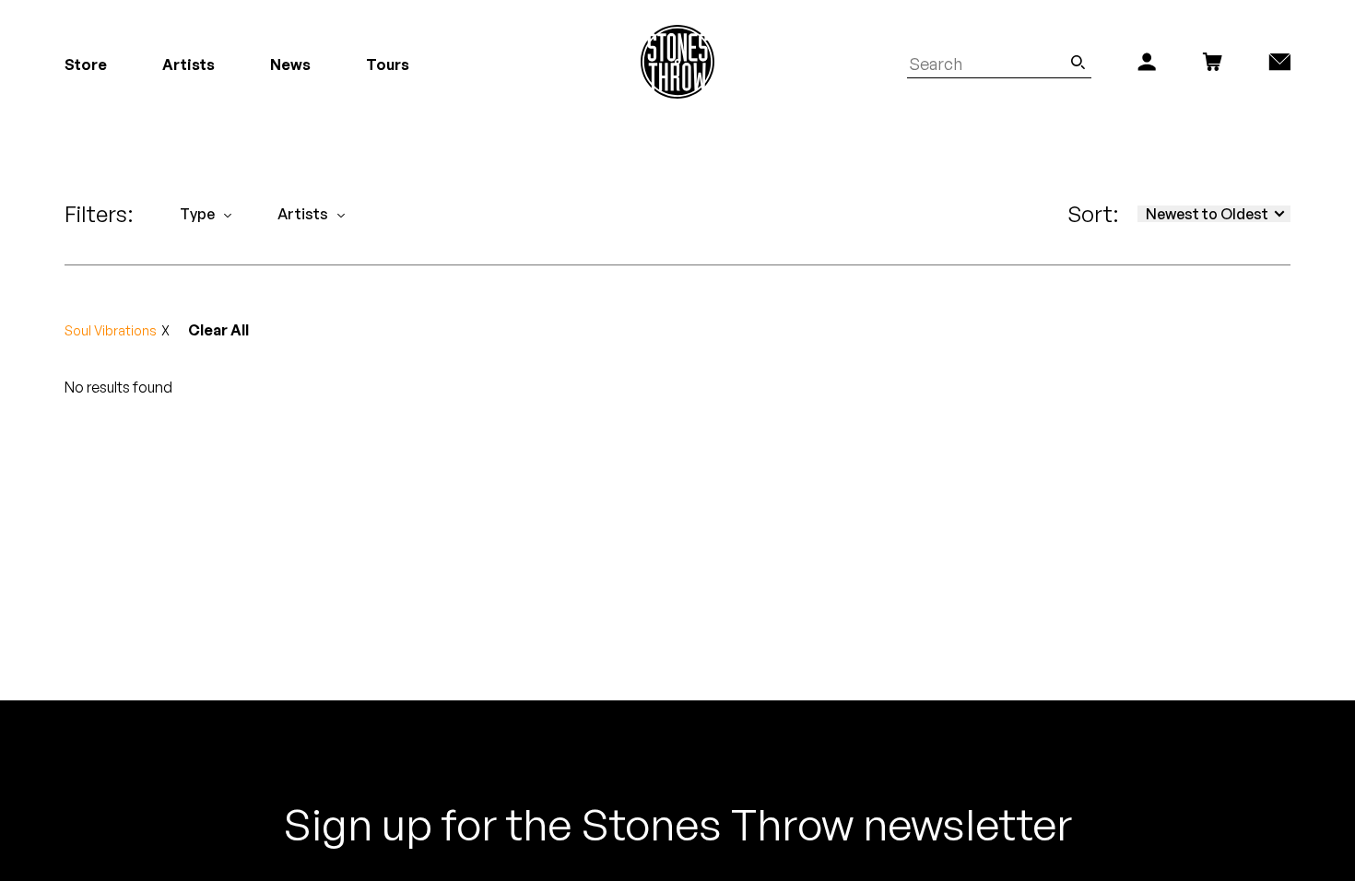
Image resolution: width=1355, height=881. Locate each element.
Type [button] (197, 213)
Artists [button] (302, 213)
